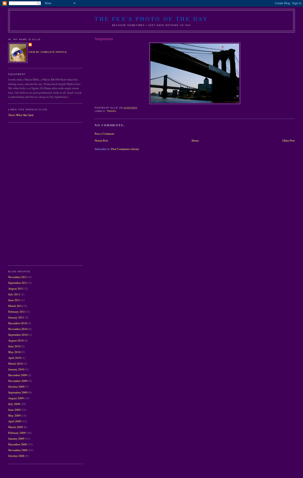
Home (195, 140)
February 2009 (17, 433)
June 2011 (14, 300)
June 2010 (14, 346)
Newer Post (101, 140)
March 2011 (15, 306)
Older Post (288, 140)
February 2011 (17, 312)
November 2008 (18, 450)
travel (112, 111)
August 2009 (16, 398)
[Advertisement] (26, 193)
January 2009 (16, 438)
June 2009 (14, 410)
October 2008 (16, 456)
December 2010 (17, 323)
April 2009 (14, 421)
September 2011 (18, 283)
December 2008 (17, 444)
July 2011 (14, 294)
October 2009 (16, 387)
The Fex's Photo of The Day (151, 18)
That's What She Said (20, 115)
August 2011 (16, 288)
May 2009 (14, 415)
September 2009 (18, 392)
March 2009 (15, 427)
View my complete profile (47, 52)
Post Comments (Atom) (125, 149)
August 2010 (16, 340)
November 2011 (18, 277)
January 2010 (16, 369)
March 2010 (15, 363)
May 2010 (14, 352)
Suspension (104, 38)
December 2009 (17, 375)
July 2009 (14, 404)
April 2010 (14, 358)
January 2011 (16, 317)
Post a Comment (104, 134)
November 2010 (18, 329)
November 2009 (18, 381)
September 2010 (18, 335)
